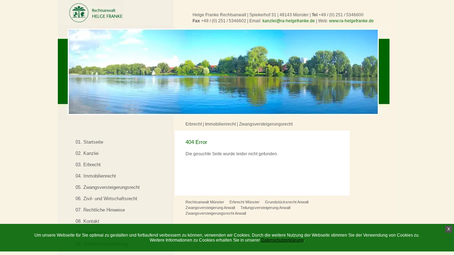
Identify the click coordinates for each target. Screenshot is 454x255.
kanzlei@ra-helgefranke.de (288, 20)
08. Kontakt (87, 221)
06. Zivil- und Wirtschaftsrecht (106, 198)
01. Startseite (89, 142)
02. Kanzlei (87, 153)
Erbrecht (194, 124)
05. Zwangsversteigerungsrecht (108, 187)
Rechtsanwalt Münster (205, 202)
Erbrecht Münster (244, 202)
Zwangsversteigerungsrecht (266, 124)
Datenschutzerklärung (282, 240)
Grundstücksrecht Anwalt (287, 202)
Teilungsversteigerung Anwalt (265, 207)
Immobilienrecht (220, 124)
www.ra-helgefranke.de (351, 20)
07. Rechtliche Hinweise (100, 210)
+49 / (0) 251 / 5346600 (341, 14)
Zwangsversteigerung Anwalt (210, 207)
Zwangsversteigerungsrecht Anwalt (216, 213)
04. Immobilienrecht (96, 176)
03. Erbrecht (88, 164)
